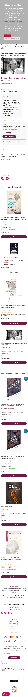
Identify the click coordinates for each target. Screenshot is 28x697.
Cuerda (3, 91)
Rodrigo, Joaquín (5, 562)
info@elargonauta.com (14, 609)
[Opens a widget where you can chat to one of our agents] (6, 694)
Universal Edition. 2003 (8, 86)
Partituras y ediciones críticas (10, 45)
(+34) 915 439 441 (14, 608)
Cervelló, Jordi (4, 509)
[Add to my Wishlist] (4, 142)
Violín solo (14, 91)
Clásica (22, 45)
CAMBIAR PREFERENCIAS (12, 38)
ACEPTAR (7, 36)
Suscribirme (14, 657)
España (2, 48)
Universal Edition (14, 106)
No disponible (14, 272)
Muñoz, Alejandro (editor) (7, 408)
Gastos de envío (14, 625)
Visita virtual (14, 626)
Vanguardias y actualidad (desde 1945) (11, 47)
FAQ (14, 628)
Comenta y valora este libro (15, 120)
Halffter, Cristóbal (5, 222)
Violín (8, 91)
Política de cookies (14, 621)
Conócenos (14, 619)
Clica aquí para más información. (13, 21)
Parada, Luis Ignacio (19, 260)
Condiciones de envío (14, 623)
